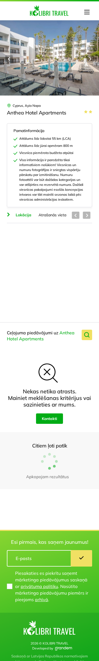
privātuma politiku (39, 586)
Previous (9, 59)
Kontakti (49, 418)
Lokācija (23, 214)
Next (89, 59)
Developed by (42, 648)
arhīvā (41, 599)
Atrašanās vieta (52, 214)
